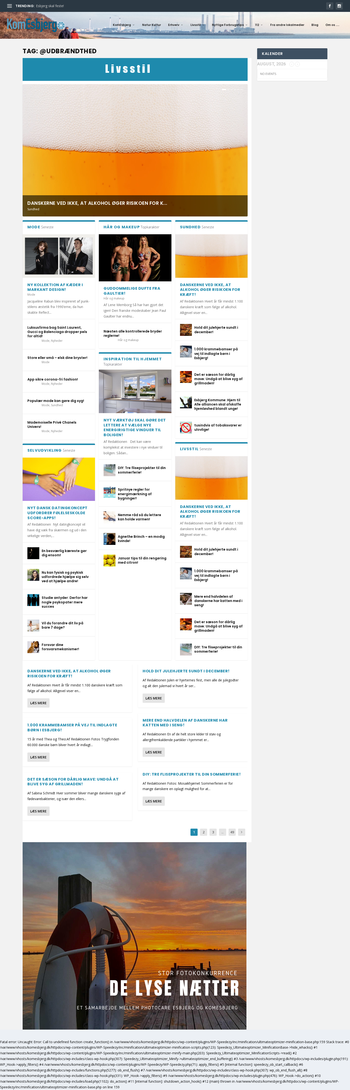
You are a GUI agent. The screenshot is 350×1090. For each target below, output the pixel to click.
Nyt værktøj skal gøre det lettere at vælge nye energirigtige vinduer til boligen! (135, 427)
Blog (314, 25)
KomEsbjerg (122, 25)
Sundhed (33, 209)
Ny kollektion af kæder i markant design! (55, 287)
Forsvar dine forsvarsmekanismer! (60, 646)
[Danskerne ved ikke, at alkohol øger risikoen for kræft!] (211, 256)
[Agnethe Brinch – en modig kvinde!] (109, 539)
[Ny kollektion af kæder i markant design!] (59, 256)
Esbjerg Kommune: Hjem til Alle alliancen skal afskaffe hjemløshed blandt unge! (217, 404)
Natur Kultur (151, 25)
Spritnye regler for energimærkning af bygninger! (135, 493)
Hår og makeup (114, 298)
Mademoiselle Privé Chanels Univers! (51, 424)
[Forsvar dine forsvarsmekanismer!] (33, 647)
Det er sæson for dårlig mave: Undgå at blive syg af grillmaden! (218, 379)
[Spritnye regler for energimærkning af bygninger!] (109, 492)
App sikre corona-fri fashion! (52, 379)
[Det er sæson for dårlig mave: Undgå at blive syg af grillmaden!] (186, 377)
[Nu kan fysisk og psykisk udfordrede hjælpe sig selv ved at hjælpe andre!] (33, 575)
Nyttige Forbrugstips (228, 25)
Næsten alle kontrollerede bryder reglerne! (133, 333)
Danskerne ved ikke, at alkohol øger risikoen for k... (97, 203)
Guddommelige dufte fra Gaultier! (132, 291)
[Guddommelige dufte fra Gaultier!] (135, 257)
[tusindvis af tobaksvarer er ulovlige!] (186, 428)
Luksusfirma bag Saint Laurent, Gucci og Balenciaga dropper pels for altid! (57, 331)
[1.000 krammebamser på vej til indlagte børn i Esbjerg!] (186, 351)
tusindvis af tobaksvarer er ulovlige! (218, 427)
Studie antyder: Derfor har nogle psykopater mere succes (65, 602)
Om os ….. (332, 25)
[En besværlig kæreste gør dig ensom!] (33, 553)
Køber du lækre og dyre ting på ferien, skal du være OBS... (80, 6)
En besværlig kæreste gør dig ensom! (64, 552)
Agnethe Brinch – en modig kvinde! (141, 538)
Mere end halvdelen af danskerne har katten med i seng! (218, 600)
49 (232, 832)
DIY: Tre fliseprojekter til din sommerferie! (142, 469)
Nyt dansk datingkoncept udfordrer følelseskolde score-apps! (57, 513)
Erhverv (173, 25)
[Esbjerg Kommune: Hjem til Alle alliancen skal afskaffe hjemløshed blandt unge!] (186, 402)
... (222, 832)
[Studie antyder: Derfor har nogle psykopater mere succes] (33, 600)
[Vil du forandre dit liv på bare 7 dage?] (33, 625)
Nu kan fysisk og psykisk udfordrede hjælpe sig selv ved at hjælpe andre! (65, 576)
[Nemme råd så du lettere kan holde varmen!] (109, 517)
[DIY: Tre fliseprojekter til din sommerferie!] (109, 470)
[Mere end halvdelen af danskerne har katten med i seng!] (186, 599)
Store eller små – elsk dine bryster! (57, 357)
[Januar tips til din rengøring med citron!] (109, 561)
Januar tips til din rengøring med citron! (142, 560)
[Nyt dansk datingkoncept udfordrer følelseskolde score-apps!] (59, 479)
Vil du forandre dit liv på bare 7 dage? (62, 625)
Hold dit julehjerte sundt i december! (216, 329)
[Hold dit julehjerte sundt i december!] (186, 330)
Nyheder (57, 341)
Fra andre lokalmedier (287, 25)
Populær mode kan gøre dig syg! (55, 400)
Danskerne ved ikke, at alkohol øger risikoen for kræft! (210, 290)
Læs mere (38, 703)
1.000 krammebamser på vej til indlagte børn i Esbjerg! (216, 353)
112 (257, 25)
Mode (31, 295)
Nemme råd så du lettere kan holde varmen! (139, 517)
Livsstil (195, 25)
